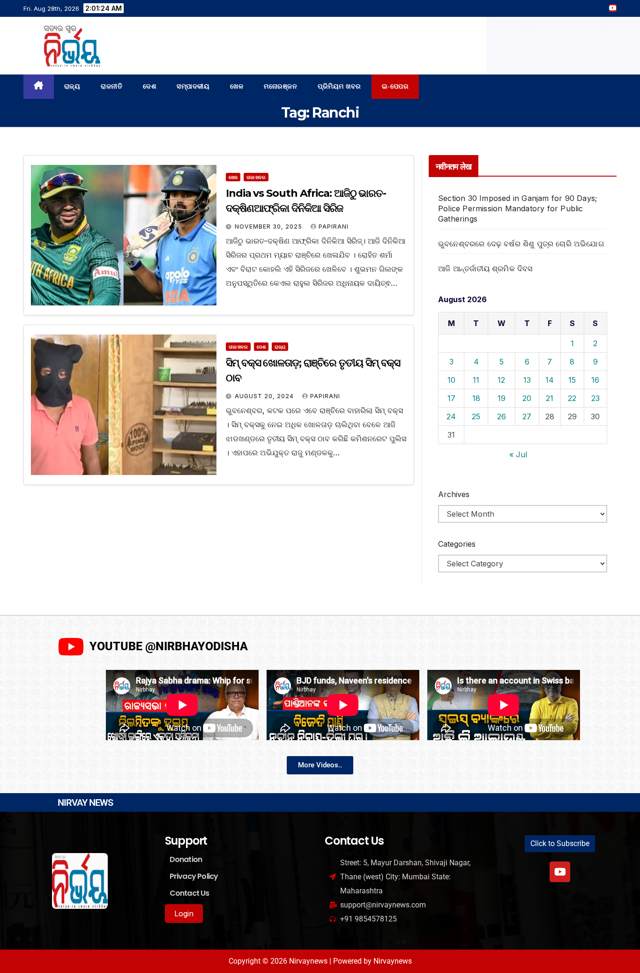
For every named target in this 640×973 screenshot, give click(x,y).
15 (572, 380)
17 (451, 398)
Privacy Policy (194, 876)
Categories (457, 544)
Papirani (334, 226)
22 (572, 398)
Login (183, 913)
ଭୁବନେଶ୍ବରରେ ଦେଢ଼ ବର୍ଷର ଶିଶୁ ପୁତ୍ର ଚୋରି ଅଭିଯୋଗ (521, 243)
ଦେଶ (149, 86)
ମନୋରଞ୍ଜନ (280, 86)
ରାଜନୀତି (111, 86)
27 (526, 416)
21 (549, 398)
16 (595, 380)
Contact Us (189, 893)
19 (502, 398)
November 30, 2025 (269, 226)
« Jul (518, 454)
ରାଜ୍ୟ (72, 86)
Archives (453, 494)
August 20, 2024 (265, 396)
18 (476, 398)
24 (451, 416)
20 (526, 398)
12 (501, 380)
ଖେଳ (236, 86)
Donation (186, 859)
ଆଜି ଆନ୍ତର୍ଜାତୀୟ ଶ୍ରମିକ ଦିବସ (485, 268)
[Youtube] (560, 872)
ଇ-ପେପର (395, 86)
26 (501, 416)
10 (451, 380)
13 (527, 380)
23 (595, 398)
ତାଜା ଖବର (256, 177)
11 (476, 380)
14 (549, 380)
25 (476, 416)
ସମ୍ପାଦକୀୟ (193, 86)
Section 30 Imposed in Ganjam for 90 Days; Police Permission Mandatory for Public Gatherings (517, 208)
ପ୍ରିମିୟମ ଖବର (339, 86)
